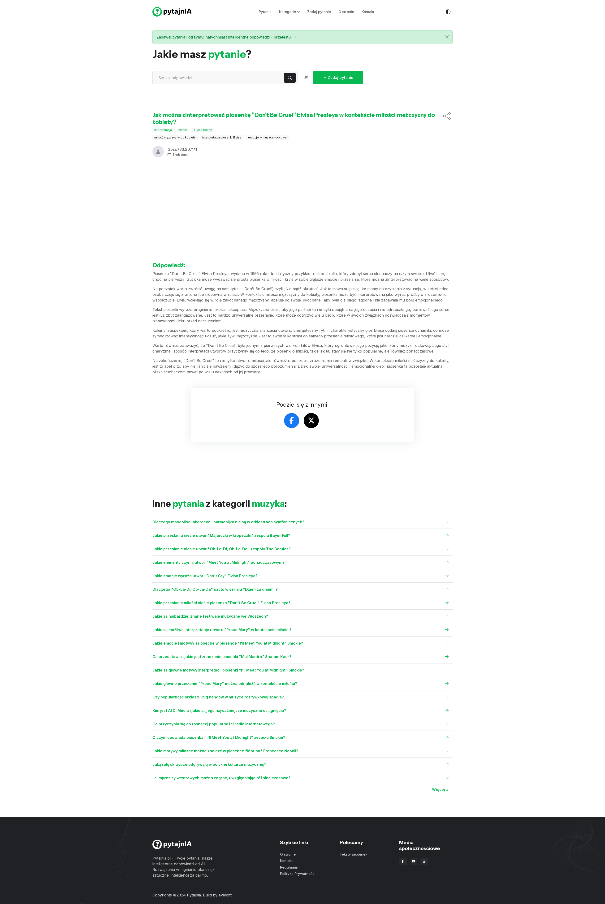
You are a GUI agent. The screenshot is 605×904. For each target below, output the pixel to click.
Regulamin (289, 867)
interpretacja (163, 130)
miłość (182, 130)
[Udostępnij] (447, 119)
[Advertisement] (302, 209)
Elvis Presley (203, 130)
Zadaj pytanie (319, 11)
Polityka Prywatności (297, 873)
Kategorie (287, 11)
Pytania (265, 11)
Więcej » (440, 789)
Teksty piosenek (353, 854)
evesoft (225, 895)
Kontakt (368, 11)
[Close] (447, 36)
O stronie (346, 11)
